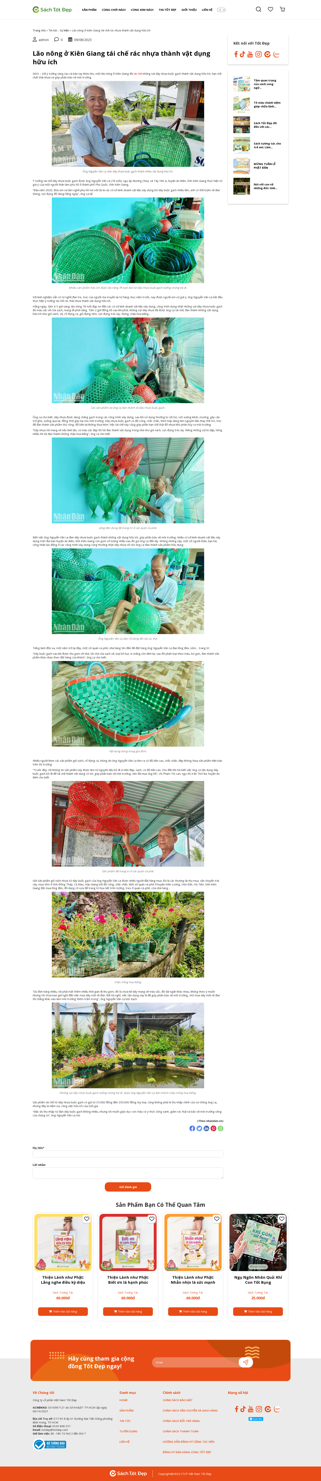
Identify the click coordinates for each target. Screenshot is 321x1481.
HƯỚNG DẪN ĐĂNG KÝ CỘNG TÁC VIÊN (188, 1441)
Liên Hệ (207, 10)
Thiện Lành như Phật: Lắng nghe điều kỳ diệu (63, 1280)
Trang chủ (39, 30)
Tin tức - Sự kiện (58, 30)
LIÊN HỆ (124, 1441)
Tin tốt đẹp (167, 10)
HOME (123, 1400)
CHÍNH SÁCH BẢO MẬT (178, 1400)
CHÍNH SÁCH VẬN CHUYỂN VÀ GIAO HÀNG (190, 1410)
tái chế (138, 73)
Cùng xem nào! (142, 10)
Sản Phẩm (89, 10)
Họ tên (38, 1148)
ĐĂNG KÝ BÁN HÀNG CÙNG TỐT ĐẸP (187, 1452)
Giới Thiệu (189, 10)
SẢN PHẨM (126, 1410)
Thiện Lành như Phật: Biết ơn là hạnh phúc (128, 1280)
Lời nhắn (39, 1165)
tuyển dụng (128, 1431)
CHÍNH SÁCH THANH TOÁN (180, 1431)
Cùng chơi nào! (114, 10)
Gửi (246, 1362)
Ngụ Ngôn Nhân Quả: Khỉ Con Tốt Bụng (258, 1280)
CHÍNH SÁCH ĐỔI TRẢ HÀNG (181, 1421)
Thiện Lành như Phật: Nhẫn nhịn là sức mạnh (193, 1280)
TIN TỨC (125, 1421)
